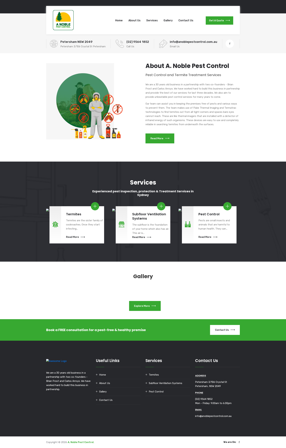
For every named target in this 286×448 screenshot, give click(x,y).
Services (152, 20)
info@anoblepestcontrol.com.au (193, 42)
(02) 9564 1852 (137, 42)
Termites (154, 374)
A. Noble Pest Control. (81, 442)
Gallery (168, 20)
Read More (156, 138)
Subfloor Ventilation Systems (165, 383)
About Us (134, 20)
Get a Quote (216, 20)
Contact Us (185, 20)
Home (119, 20)
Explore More (142, 305)
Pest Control (156, 391)
